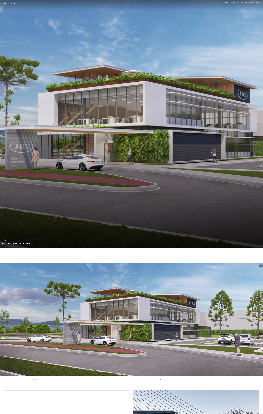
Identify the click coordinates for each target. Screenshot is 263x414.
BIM (238, 2)
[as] (67, 390)
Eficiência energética (247, 2)
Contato (257, 2)
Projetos (226, 2)
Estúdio (233, 2)
